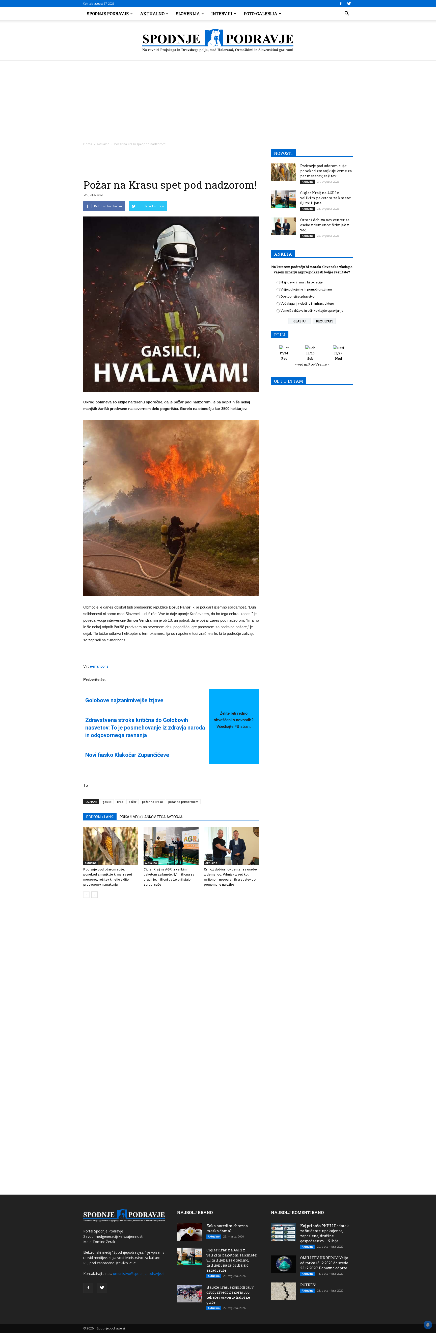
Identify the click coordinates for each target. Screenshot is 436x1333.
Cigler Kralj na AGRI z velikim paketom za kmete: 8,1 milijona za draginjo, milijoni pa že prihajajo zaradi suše (231, 1260)
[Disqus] (171, 978)
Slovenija (188, 13)
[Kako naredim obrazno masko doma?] (189, 1232)
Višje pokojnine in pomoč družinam (306, 289)
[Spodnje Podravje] (218, 40)
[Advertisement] (218, 98)
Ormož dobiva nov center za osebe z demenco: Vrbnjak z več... (324, 224)
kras (120, 802)
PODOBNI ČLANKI (100, 817)
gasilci (107, 802)
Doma (87, 144)
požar (133, 802)
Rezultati (324, 321)
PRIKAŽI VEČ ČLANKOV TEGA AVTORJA (151, 817)
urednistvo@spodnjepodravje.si (138, 1273)
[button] (347, 14)
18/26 (310, 356)
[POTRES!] (283, 1291)
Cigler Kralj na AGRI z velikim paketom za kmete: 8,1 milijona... (325, 197)
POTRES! (308, 1284)
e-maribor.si (99, 666)
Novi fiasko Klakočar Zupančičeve (127, 755)
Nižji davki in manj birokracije (301, 282)
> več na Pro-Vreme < (312, 364)
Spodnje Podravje (108, 13)
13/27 (338, 356)
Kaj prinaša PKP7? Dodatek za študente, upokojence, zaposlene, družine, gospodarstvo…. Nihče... (324, 1233)
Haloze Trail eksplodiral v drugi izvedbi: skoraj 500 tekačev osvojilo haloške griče (230, 1295)
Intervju (221, 13)
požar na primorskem (183, 802)
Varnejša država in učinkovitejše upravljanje (312, 310)
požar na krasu (152, 802)
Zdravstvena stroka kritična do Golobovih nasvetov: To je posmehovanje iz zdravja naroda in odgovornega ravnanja (145, 727)
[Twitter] (349, 3)
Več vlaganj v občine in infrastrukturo (307, 303)
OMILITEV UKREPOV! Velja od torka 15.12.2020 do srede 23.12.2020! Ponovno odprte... (324, 1262)
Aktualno (152, 13)
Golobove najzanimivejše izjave (124, 700)
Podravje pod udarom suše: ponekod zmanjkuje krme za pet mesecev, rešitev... (326, 170)
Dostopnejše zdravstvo (298, 296)
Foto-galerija (260, 13)
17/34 (284, 356)
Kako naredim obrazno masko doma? (227, 1228)
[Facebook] (340, 3)
